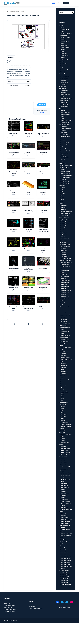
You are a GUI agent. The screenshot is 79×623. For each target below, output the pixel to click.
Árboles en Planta (64, 576)
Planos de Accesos (65, 72)
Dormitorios (63, 351)
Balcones (62, 27)
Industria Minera (64, 224)
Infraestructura (62, 242)
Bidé (61, 410)
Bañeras (62, 406)
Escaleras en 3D (64, 70)
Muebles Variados (64, 390)
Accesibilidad (62, 62)
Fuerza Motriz (63, 205)
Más (58, 3)
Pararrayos (63, 209)
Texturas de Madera (65, 564)
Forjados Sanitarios (65, 157)
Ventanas (62, 57)
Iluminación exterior (65, 335)
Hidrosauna (63, 416)
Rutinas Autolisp (64, 181)
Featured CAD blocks (64, 607)
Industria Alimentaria (65, 222)
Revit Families (41, 3)
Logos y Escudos (64, 517)
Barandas (64, 68)
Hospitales (63, 491)
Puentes (62, 438)
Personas (61, 444)
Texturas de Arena (65, 554)
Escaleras (62, 66)
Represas (62, 440)
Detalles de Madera (65, 143)
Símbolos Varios (64, 523)
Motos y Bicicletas (65, 323)
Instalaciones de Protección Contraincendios (64, 295)
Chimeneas (63, 84)
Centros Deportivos (65, 112)
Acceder (42, 112)
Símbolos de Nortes (65, 521)
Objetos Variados (64, 392)
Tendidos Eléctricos (65, 216)
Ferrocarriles (63, 319)
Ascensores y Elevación (66, 262)
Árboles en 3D (63, 572)
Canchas (62, 110)
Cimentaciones (64, 134)
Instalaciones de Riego (66, 98)
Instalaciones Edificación (65, 260)
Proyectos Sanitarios (65, 424)
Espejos (62, 412)
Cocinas (62, 349)
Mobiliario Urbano (63, 325)
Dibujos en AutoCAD (64, 163)
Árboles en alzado (64, 574)
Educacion (63, 355)
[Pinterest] (43, 324)
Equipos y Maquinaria (64, 218)
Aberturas (61, 25)
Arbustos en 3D (64, 578)
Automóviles (63, 313)
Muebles (61, 345)
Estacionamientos (64, 487)
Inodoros (62, 418)
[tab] (11, 57)
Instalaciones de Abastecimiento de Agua (65, 266)
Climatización (62, 74)
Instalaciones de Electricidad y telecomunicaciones (65, 278)
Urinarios (62, 430)
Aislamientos (63, 126)
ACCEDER (66, 3)
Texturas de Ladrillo (65, 562)
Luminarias (63, 207)
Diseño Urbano (62, 185)
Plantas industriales (65, 501)
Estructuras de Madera (66, 534)
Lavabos (62, 420)
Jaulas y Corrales (64, 100)
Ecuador (62, 195)
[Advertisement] (41, 78)
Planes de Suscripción (9, 605)
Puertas (62, 51)
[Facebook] (14, 324)
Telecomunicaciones (65, 258)
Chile (61, 191)
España (62, 197)
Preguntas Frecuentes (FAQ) (36, 608)
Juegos (62, 378)
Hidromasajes (63, 414)
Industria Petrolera (65, 226)
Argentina (62, 187)
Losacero (62, 538)
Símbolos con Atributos (66, 519)
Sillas (61, 396)
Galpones (62, 489)
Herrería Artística (64, 41)
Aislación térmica (64, 78)
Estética (62, 369)
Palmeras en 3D (64, 580)
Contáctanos (32, 606)
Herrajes (62, 39)
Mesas (62, 384)
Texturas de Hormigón (65, 560)
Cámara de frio (64, 82)
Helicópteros (63, 321)
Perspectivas (63, 179)
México (62, 199)
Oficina (62, 394)
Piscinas (62, 343)
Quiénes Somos (8, 607)
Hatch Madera (64, 548)
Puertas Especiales (65, 55)
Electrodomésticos (65, 357)
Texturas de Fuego (65, 558)
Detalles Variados (64, 149)
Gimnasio (62, 118)
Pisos (61, 161)
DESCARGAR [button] (42, 105)
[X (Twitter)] (28, 324)
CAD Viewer (50, 3)
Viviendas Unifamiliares (66, 509)
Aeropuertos (63, 459)
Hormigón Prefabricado (66, 535)
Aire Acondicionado (65, 76)
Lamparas (62, 382)
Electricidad (61, 203)
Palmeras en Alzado (65, 582)
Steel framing (63, 540)
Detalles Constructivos (64, 124)
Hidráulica (63, 248)
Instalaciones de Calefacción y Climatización (64, 272)
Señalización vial (64, 442)
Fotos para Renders (65, 448)
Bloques (34, 3)
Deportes (61, 108)
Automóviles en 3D (65, 315)
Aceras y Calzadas (65, 327)
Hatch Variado (64, 550)
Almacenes (63, 461)
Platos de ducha (64, 422)
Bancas (62, 329)
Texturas (61, 546)
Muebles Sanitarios (63, 402)
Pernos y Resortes (65, 177)
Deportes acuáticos (65, 114)
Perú (61, 201)
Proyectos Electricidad (66, 211)
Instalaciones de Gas (65, 290)
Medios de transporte (64, 307)
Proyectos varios (63, 457)
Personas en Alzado (65, 452)
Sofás (61, 400)
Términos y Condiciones (10, 609)
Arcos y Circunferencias (66, 165)
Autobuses (63, 311)
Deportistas (63, 446)
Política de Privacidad (9, 611)
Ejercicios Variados (65, 173)
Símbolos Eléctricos (65, 213)
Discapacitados (64, 64)
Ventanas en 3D (64, 60)
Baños (62, 408)
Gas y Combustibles (65, 246)
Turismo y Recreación (65, 503)
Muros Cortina (64, 45)
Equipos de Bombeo (65, 220)
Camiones (62, 317)
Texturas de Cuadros (65, 556)
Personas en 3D (64, 450)
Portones (62, 49)
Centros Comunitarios (65, 473)
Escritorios (63, 363)
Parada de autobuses (65, 339)
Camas (64, 353)
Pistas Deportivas (64, 122)
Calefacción (63, 80)
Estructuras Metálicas (65, 151)
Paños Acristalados (65, 47)
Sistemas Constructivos (64, 525)
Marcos (62, 43)
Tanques (62, 236)
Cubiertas (62, 141)
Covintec (62, 527)
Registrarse (7, 603)
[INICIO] (7, 11)
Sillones (62, 398)
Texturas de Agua (64, 552)
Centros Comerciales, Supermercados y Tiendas (65, 469)
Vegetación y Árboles (64, 570)
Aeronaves (63, 309)
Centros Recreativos (65, 479)
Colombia (62, 193)
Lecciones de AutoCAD (66, 175)
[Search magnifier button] (72, 12)
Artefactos (63, 404)
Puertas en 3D (64, 53)
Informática (63, 371)
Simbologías (62, 511)
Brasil (61, 189)
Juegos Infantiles (64, 337)
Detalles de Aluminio (65, 37)
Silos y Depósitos (64, 106)
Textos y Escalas (64, 183)
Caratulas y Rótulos (65, 171)
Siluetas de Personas (65, 455)
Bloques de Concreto (65, 128)
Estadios (62, 116)
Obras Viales (62, 432)
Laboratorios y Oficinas (66, 380)
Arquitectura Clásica (65, 347)
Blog (28, 3)
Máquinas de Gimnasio (66, 120)
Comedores (63, 481)
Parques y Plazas (64, 341)
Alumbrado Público (65, 244)
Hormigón (62, 159)
